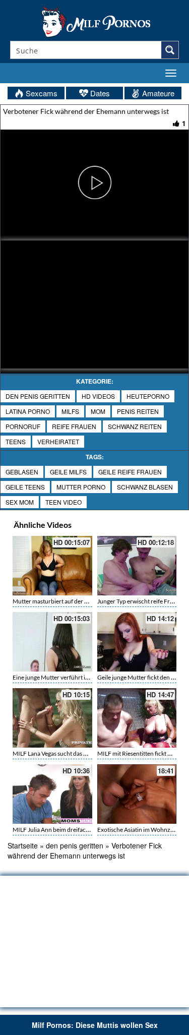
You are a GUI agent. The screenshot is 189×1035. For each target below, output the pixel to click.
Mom (98, 411)
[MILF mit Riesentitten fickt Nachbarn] (137, 718)
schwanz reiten (135, 426)
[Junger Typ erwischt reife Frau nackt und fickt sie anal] (137, 565)
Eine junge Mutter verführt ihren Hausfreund (72, 677)
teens (16, 441)
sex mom (20, 502)
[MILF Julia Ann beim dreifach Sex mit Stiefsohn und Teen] (52, 794)
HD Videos (98, 396)
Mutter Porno (80, 486)
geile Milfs (68, 471)
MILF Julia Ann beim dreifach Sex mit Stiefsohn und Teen (86, 829)
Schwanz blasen (145, 486)
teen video (63, 502)
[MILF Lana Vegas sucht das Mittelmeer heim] (52, 718)
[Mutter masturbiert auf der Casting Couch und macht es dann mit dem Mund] (52, 565)
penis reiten (138, 411)
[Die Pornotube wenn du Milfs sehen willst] (95, 21)
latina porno (28, 411)
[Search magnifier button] (169, 49)
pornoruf (23, 426)
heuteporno (148, 396)
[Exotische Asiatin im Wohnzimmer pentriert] (137, 794)
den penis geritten (38, 396)
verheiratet (58, 441)
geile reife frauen (130, 471)
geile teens (25, 486)
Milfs (70, 411)
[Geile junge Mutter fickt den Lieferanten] (137, 642)
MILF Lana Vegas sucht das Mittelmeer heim (70, 753)
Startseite (23, 845)
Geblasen (22, 471)
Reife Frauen (74, 426)
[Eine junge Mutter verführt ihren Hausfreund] (52, 642)
